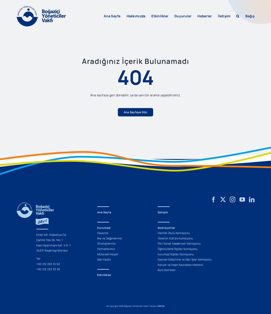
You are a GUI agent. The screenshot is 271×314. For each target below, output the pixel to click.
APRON (161, 306)
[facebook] (213, 199)
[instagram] (232, 199)
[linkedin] (252, 199)
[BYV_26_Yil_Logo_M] (35, 204)
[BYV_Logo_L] (41, 7)
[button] (237, 16)
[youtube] (242, 199)
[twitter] (223, 199)
